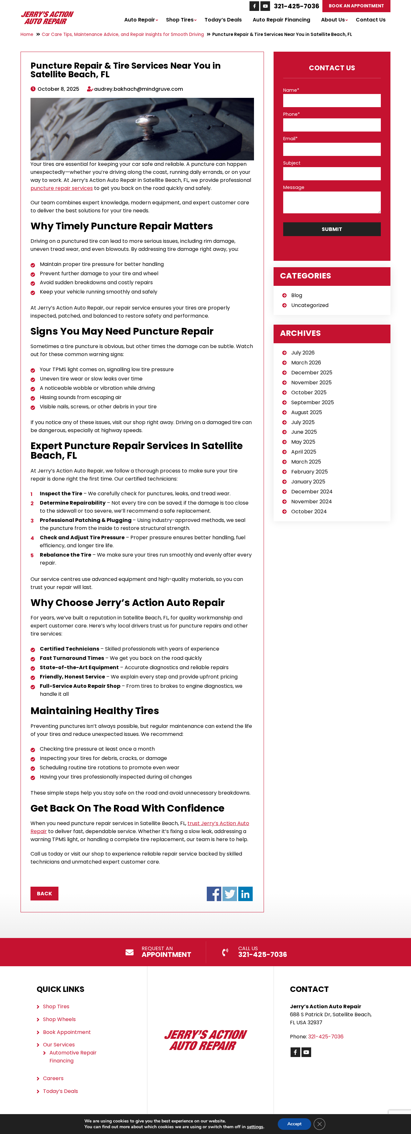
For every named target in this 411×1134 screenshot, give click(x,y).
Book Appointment (67, 1032)
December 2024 (312, 491)
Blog (296, 295)
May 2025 (303, 442)
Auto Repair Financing (281, 19)
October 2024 (309, 511)
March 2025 (306, 461)
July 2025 (303, 422)
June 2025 (304, 432)
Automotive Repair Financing (73, 1056)
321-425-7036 (296, 6)
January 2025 (308, 481)
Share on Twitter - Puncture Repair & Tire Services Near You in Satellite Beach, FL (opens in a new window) (230, 894)
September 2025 (312, 402)
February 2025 (309, 471)
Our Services (59, 1044)
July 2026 (303, 352)
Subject (292, 163)
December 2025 (311, 372)
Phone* (291, 114)
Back (44, 893)
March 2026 (306, 362)
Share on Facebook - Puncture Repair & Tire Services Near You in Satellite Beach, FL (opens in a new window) (214, 894)
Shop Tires (180, 19)
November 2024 (311, 501)
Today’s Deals (223, 19)
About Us (333, 19)
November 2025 (311, 382)
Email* (290, 138)
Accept (294, 1124)
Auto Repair (139, 19)
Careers (53, 1078)
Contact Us (371, 19)
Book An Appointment (356, 6)
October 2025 (309, 392)
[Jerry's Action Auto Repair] (47, 14)
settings (255, 1127)
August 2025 (306, 412)
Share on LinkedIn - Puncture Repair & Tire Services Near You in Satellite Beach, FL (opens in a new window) (245, 894)
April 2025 (303, 452)
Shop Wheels (59, 1019)
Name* (291, 90)
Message (293, 187)
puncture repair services (62, 188)
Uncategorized (309, 305)
